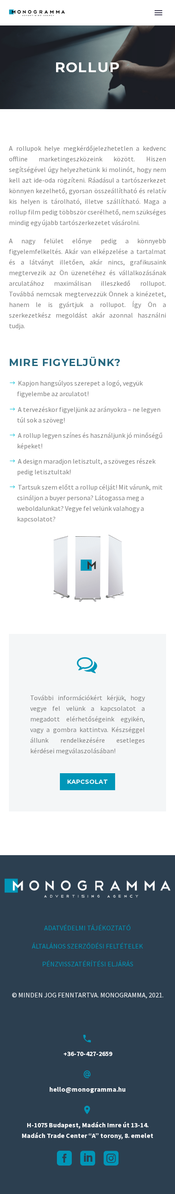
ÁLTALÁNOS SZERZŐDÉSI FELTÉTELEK (87, 946)
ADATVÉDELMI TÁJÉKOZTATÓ (87, 928)
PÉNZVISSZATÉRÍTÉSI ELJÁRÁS (87, 964)
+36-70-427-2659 (87, 1053)
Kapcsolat (87, 782)
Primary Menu (158, 12)
